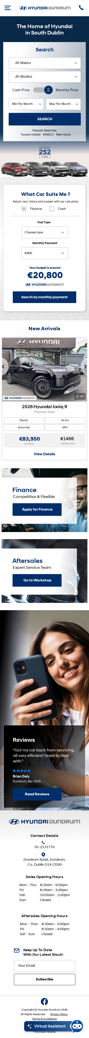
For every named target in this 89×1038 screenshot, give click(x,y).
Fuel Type (43, 222)
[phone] (82, 8)
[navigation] (7, 8)
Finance (36, 209)
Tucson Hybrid (30, 134)
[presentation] (4, 366)
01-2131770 (45, 847)
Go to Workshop (37, 580)
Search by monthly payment (44, 297)
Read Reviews (37, 794)
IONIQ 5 (48, 134)
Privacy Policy (59, 1014)
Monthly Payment (44, 243)
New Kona (63, 134)
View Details (44, 454)
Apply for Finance (37, 509)
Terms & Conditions (44, 1019)
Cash (62, 209)
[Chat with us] (53, 1026)
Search (44, 119)
